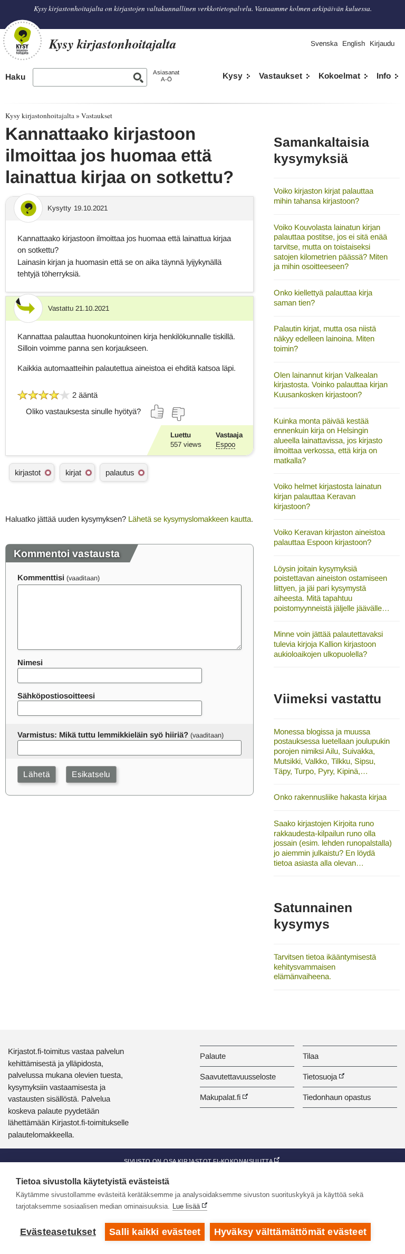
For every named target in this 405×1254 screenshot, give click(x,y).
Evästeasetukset (58, 1232)
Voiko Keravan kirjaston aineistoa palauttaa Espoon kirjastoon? (329, 537)
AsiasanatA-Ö (166, 75)
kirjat (73, 472)
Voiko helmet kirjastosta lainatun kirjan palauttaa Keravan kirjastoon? (327, 496)
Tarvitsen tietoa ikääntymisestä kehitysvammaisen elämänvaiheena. (325, 966)
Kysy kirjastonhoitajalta (39, 115)
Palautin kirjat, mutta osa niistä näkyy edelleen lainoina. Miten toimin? (325, 338)
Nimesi (30, 662)
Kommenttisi (40, 577)
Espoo (225, 444)
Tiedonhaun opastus (337, 1097)
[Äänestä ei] (178, 414)
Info (384, 75)
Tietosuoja (320, 1076)
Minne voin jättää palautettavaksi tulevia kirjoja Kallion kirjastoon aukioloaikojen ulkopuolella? (328, 643)
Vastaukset (280, 75)
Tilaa (311, 1055)
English (353, 43)
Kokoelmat (339, 75)
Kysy (233, 75)
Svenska (324, 43)
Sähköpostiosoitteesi (56, 695)
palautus (119, 472)
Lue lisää (186, 1206)
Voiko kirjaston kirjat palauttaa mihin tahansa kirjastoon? (323, 195)
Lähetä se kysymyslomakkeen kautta (189, 518)
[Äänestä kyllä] (158, 411)
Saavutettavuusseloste (238, 1076)
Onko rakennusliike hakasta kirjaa (330, 796)
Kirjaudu (382, 43)
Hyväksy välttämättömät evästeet (290, 1232)
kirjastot (28, 472)
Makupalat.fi (220, 1097)
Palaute (213, 1055)
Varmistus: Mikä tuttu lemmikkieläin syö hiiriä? (102, 734)
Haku (15, 76)
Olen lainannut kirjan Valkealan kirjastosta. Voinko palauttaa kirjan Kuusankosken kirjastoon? (331, 384)
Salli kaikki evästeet (154, 1232)
